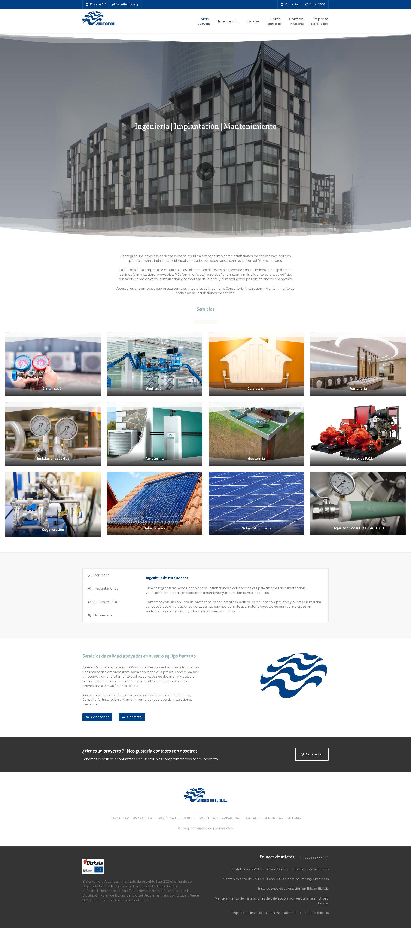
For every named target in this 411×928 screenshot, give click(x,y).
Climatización (53, 388)
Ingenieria (101, 575)
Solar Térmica (154, 528)
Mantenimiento (105, 602)
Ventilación (155, 388)
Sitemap (294, 818)
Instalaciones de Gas (53, 458)
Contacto (134, 717)
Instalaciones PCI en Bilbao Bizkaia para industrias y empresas (280, 869)
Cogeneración (53, 529)
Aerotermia (154, 458)
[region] (205, 135)
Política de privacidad (221, 818)
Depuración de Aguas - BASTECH (358, 528)
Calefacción (256, 388)
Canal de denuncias (264, 818)
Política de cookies (177, 818)
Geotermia (256, 458)
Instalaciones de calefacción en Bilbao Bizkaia (293, 889)
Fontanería (358, 388)
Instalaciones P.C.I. (358, 458)
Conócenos (100, 717)
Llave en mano (104, 615)
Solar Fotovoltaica (256, 528)
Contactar (314, 754)
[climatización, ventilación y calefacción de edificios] (109, 18)
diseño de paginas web (215, 828)
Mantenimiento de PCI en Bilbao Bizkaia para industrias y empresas (276, 879)
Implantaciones (105, 588)
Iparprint (189, 828)
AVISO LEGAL (143, 818)
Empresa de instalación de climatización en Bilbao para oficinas (279, 913)
